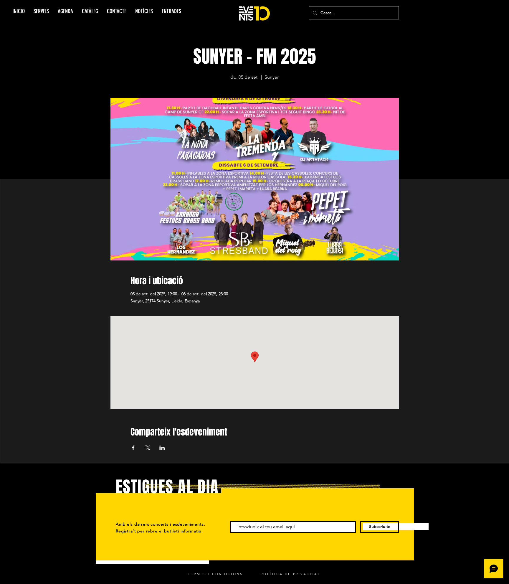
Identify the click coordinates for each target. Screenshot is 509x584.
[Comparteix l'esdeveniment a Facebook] (133, 448)
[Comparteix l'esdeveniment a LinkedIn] (162, 448)
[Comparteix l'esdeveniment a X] (148, 448)
